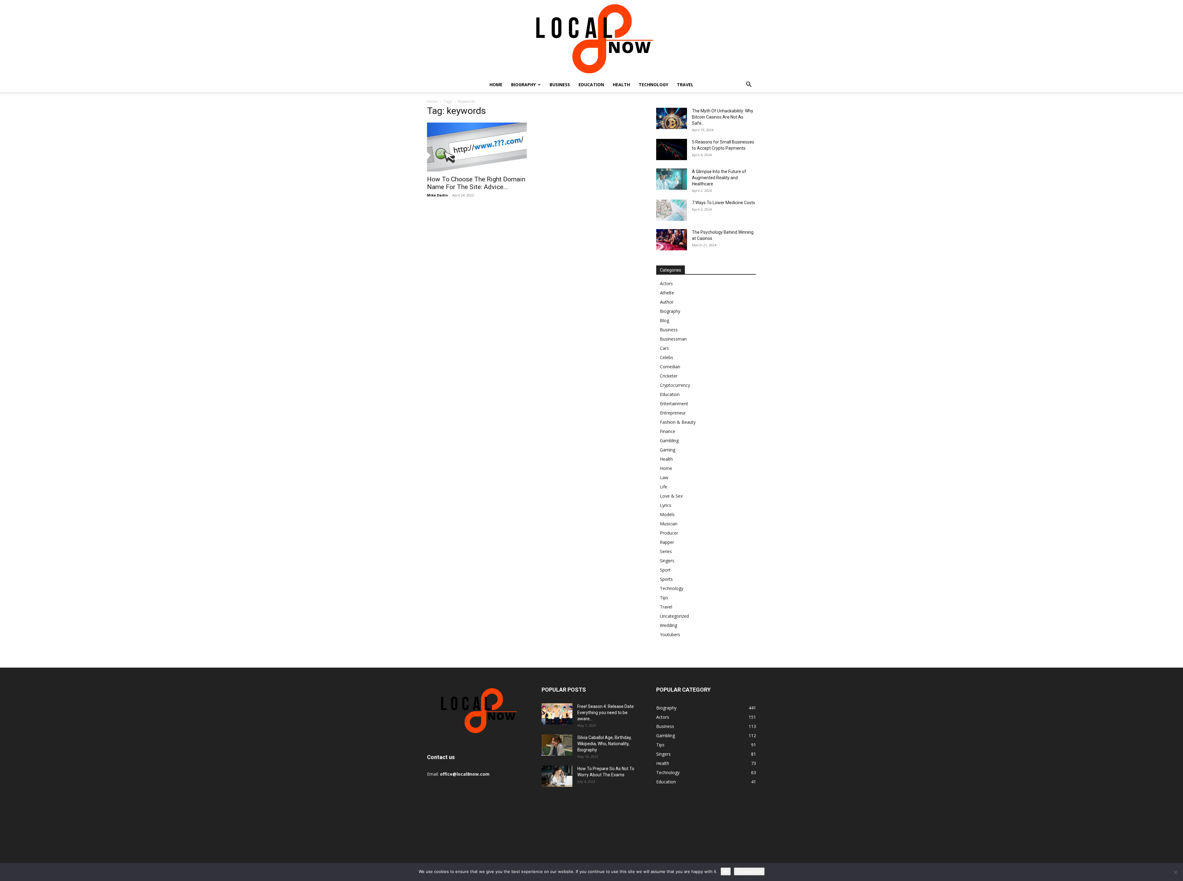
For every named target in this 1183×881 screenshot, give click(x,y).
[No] (1175, 872)
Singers (667, 561)
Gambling (669, 440)
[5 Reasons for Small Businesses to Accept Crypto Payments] (671, 149)
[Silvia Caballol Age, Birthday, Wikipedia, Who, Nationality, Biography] (557, 745)
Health (621, 84)
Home (496, 84)
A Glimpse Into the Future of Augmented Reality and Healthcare (719, 177)
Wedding (668, 625)
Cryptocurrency (675, 385)
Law (664, 477)
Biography (523, 84)
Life (663, 487)
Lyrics (665, 505)
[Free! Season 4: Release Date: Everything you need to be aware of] (557, 714)
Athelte (667, 293)
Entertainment (674, 403)
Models (667, 514)
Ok (725, 871)
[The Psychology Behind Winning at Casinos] (671, 239)
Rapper (667, 542)
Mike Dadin (437, 195)
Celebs (666, 357)
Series (666, 551)
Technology (653, 84)
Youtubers (670, 634)
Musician (668, 524)
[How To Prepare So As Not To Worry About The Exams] (557, 776)
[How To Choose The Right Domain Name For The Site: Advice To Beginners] (477, 147)
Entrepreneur (673, 413)
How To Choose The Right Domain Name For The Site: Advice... (476, 183)
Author (666, 302)
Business (560, 84)
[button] (748, 85)
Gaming (667, 450)
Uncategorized (674, 616)
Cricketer (668, 376)
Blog (664, 320)
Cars (664, 348)
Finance (667, 431)
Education (591, 84)
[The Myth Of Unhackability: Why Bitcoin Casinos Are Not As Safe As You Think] (671, 118)
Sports (666, 579)
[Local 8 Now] (591, 38)
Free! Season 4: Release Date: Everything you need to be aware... (606, 712)
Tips (664, 597)
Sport (665, 570)
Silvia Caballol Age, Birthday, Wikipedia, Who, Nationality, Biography (604, 743)
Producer (669, 533)
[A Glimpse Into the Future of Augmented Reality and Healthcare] (671, 179)
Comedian (670, 367)
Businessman (673, 339)
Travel (685, 84)
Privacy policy (749, 871)
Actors (666, 283)
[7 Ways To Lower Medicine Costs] (671, 210)
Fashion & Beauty (678, 422)
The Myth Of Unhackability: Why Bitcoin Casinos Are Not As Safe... (722, 117)
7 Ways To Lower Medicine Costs (723, 202)
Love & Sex (671, 496)
